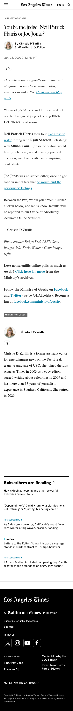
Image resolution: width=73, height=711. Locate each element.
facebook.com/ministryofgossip (37, 301)
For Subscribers (13, 520)
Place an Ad (11, 669)
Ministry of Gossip (15, 18)
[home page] (36, 4)
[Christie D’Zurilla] (8, 45)
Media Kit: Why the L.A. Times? (54, 658)
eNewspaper (12, 656)
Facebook (61, 289)
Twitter (16, 295)
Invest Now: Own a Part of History (54, 667)
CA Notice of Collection (22, 699)
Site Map (9, 627)
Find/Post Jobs (13, 663)
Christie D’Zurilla (30, 43)
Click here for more (30, 271)
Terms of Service (48, 695)
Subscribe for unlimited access (21, 621)
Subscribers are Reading (27, 482)
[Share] (8, 68)
